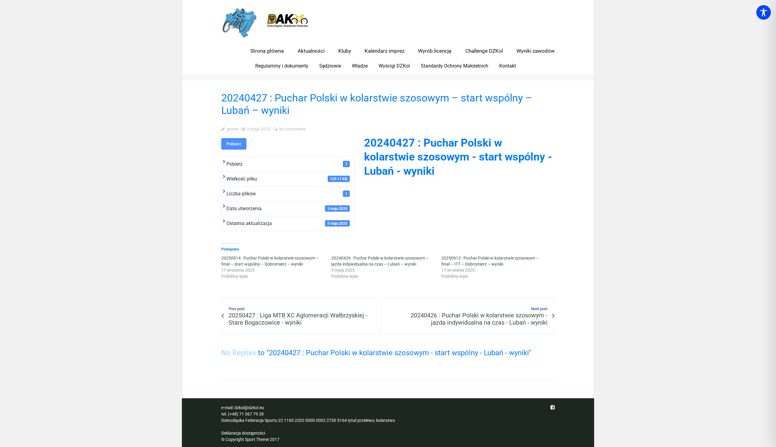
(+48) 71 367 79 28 (246, 414)
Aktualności (311, 51)
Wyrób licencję (434, 51)
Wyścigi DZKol (394, 66)
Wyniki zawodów (536, 51)
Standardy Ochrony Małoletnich (454, 66)
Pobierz (233, 143)
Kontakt (507, 66)
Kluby (344, 51)
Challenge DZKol (484, 51)
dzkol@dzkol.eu (249, 407)
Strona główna (267, 51)
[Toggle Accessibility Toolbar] (763, 12)
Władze (360, 66)
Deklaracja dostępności (243, 433)
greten (233, 129)
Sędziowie (330, 66)
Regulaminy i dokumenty (281, 66)
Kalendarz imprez (384, 51)
